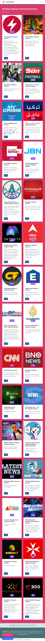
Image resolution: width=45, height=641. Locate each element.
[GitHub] (17, 625)
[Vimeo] (24, 625)
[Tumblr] (22, 625)
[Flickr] (15, 625)
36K (33, 118)
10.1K (33, 320)
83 (33, 556)
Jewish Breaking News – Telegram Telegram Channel (32, 165)
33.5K (12, 158)
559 (33, 515)
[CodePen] (27, 625)
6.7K (33, 365)
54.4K (12, 118)
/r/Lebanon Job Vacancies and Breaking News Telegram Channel (32, 444)
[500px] (34, 625)
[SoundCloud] (20, 625)
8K (11, 365)
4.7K (12, 437)
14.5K (12, 320)
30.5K (12, 197)
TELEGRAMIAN (10, 2)
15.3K (12, 283)
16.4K (33, 240)
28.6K (33, 197)
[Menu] (42, 2)
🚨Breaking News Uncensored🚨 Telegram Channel (32, 521)
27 (33, 595)
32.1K (33, 158)
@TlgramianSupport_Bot (22, 634)
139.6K (33, 32)
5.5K (33, 402)
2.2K (12, 476)
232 (12, 556)
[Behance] (10, 625)
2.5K (33, 437)
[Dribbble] (29, 625)
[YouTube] (13, 625)
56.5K (33, 79)
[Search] (40, 2)
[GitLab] (31, 625)
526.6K (11, 32)
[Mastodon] (33, 625)
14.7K (33, 283)
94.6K (12, 79)
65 (11, 595)
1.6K (12, 515)
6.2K (12, 402)
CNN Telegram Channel (10, 370)
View (6, 58)
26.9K (12, 240)
